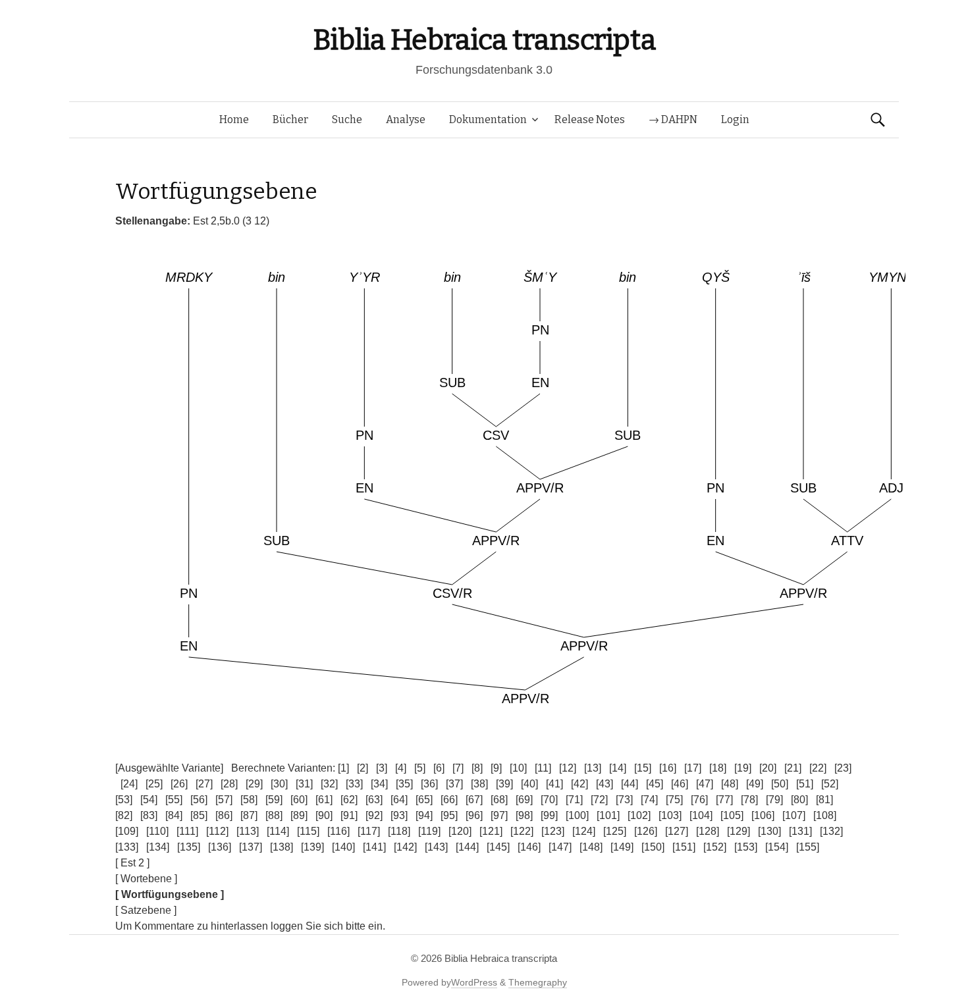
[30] (279, 783)
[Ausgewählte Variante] (169, 768)
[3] (381, 768)
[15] (642, 768)
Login (735, 119)
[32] (329, 783)
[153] (745, 847)
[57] (223, 799)
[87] (248, 815)
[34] (379, 783)
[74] (649, 799)
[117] (369, 831)
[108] (824, 815)
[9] (496, 768)
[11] (543, 768)
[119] (429, 831)
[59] (273, 799)
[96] (474, 815)
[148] (591, 847)
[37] (454, 783)
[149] (621, 847)
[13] (592, 768)
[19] (742, 768)
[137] (250, 847)
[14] (617, 768)
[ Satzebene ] (145, 910)
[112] (217, 831)
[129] (738, 831)
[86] (223, 815)
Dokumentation (488, 119)
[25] (154, 783)
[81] (824, 799)
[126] (645, 831)
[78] (749, 799)
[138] (281, 847)
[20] (767, 768)
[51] (804, 783)
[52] (829, 783)
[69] (524, 799)
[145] (498, 847)
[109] (126, 831)
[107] (793, 815)
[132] (831, 831)
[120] (459, 831)
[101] (608, 815)
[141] (374, 847)
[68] (499, 799)
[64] (399, 799)
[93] (399, 815)
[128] (707, 831)
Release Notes (589, 119)
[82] (123, 815)
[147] (560, 847)
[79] (774, 799)
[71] (574, 799)
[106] (762, 815)
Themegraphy (537, 982)
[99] (549, 815)
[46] (679, 783)
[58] (248, 799)
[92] (374, 815)
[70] (549, 799)
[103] (670, 815)
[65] (424, 799)
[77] (724, 799)
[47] (704, 783)
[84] (173, 815)
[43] (604, 783)
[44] (629, 783)
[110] (157, 831)
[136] (219, 847)
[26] (179, 783)
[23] (842, 768)
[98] (524, 815)
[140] (343, 847)
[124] (583, 831)
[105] (731, 815)
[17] (692, 768)
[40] (529, 783)
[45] (654, 783)
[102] (639, 815)
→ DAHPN (673, 119)
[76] (699, 799)
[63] (374, 799)
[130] (769, 831)
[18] (717, 768)
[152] (714, 847)
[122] (521, 831)
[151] (683, 847)
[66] (449, 799)
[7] (458, 768)
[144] (467, 847)
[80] (799, 799)
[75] (674, 799)
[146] (529, 847)
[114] (278, 831)
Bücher (290, 119)
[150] (652, 847)
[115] (308, 831)
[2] (362, 768)
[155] (807, 847)
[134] (157, 847)
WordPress (474, 982)
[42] (579, 783)
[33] (354, 783)
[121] (490, 831)
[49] (754, 783)
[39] (504, 783)
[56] (198, 799)
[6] (438, 768)
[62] (349, 799)
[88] (273, 815)
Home (234, 119)
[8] (477, 768)
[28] (229, 783)
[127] (676, 831)
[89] (299, 815)
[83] (148, 815)
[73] (624, 799)
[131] (800, 831)
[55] (173, 799)
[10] (518, 768)
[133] (126, 847)
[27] (204, 783)
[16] (667, 768)
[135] (188, 847)
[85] (198, 815)
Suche (347, 119)
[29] (254, 783)
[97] (499, 815)
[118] (399, 831)
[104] (701, 815)
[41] (554, 783)
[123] (552, 831)
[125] (614, 831)
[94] (424, 815)
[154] (776, 847)
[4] (400, 768)
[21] (792, 768)
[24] (129, 783)
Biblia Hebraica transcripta (484, 40)
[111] (187, 831)
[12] (567, 768)
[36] (429, 783)
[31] (304, 783)
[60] (299, 799)
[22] (817, 768)
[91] (349, 815)
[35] (404, 783)
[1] (343, 768)
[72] (599, 799)
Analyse (405, 119)
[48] (729, 783)
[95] (449, 815)
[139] (312, 847)
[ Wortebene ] (146, 878)
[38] (479, 783)
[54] (148, 799)
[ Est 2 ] (132, 862)
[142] (405, 847)
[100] (577, 815)
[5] (419, 768)
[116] (338, 831)
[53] (123, 799)
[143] (436, 847)
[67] (474, 799)
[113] (247, 831)
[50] (779, 783)
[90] (324, 815)
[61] (324, 799)
